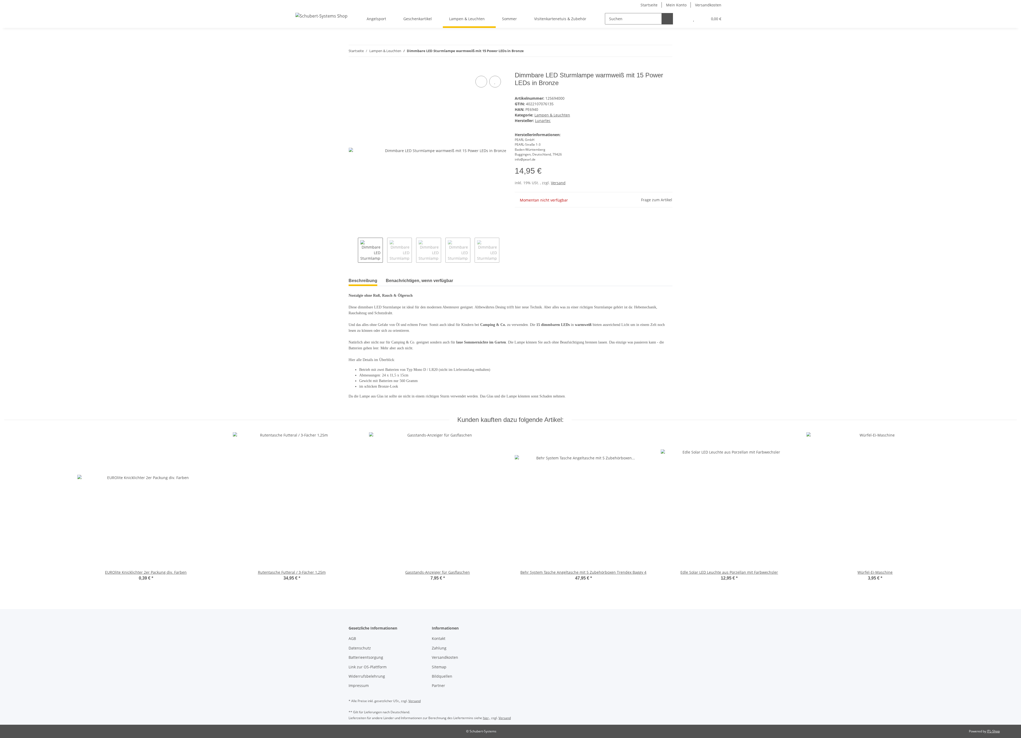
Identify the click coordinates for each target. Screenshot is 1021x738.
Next (504, 250)
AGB (352, 638)
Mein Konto (676, 4)
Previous (353, 250)
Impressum (359, 685)
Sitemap (439, 666)
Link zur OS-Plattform (368, 666)
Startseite (649, 4)
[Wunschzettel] (693, 19)
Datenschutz (360, 648)
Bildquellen (442, 676)
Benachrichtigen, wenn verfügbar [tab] (419, 280)
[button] (683, 19)
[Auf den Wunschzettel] (495, 81)
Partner (438, 685)
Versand (558, 182)
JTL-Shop (993, 731)
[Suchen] (667, 18)
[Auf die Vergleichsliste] (481, 81)
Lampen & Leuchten (552, 115)
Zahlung (439, 648)
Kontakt (438, 638)
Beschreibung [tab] (363, 280)
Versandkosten (708, 4)
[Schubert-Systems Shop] (321, 16)
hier (486, 718)
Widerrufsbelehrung (367, 676)
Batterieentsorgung (366, 657)
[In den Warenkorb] (353, 69)
